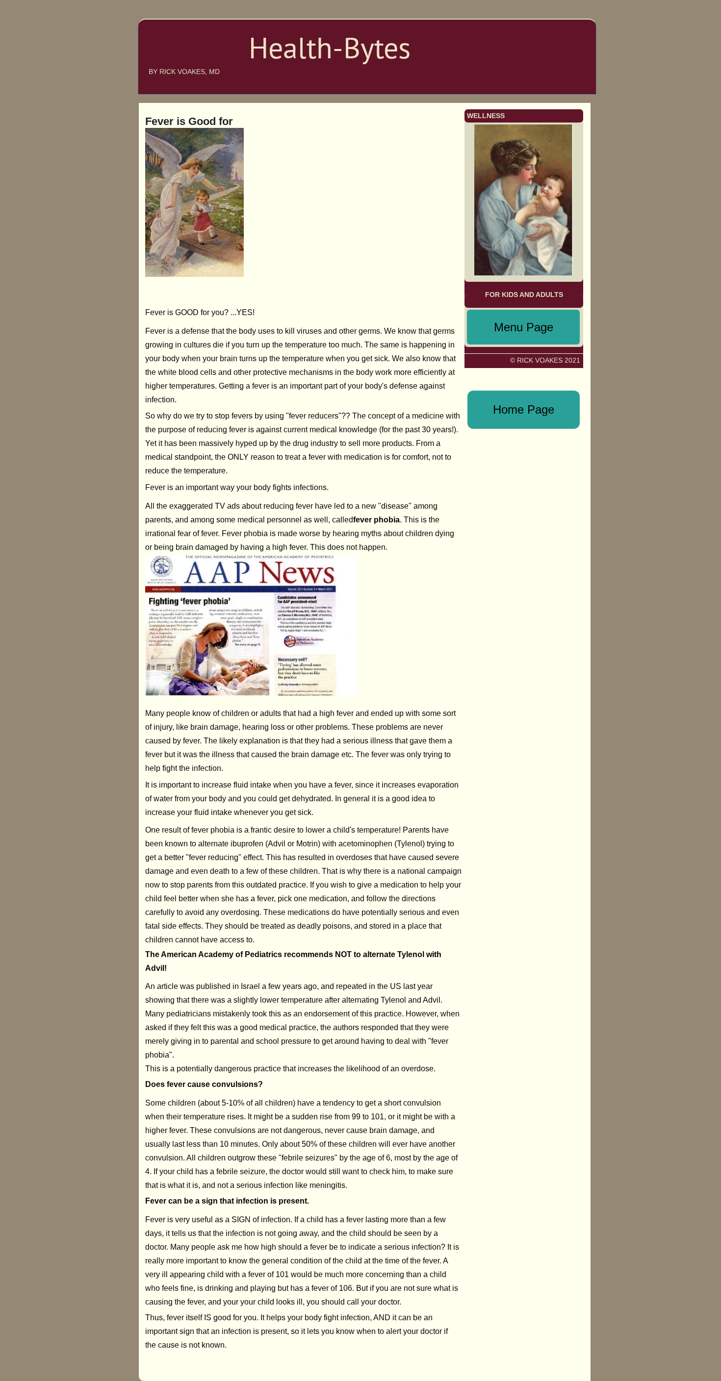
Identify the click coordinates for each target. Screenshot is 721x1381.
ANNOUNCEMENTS (546, 51)
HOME (567, 21)
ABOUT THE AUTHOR (542, 36)
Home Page (523, 409)
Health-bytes (182, 55)
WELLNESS (559, 80)
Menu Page (523, 327)
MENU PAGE (555, 66)
